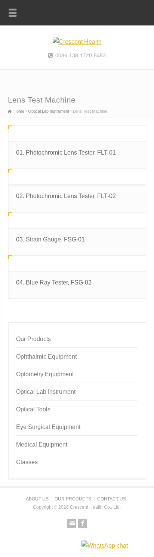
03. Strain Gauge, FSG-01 (50, 239)
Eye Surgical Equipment (48, 427)
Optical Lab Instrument (46, 392)
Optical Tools (33, 409)
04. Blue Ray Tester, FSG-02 (54, 282)
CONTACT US (111, 499)
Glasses (27, 462)
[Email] (71, 523)
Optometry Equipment (45, 374)
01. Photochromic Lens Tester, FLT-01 (66, 152)
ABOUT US (37, 499)
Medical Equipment (41, 444)
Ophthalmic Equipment (46, 356)
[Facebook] (82, 523)
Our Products (33, 339)
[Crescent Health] (77, 42)
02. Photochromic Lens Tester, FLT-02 (66, 196)
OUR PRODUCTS (73, 499)
